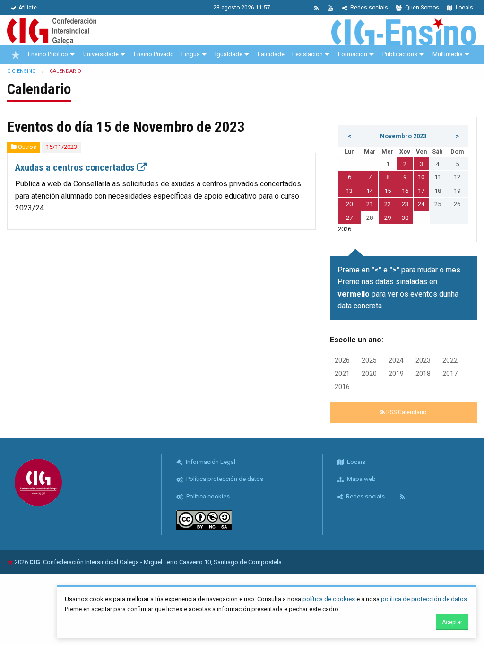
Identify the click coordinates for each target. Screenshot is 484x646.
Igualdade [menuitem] (228, 54)
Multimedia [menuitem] (447, 54)
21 (369, 204)
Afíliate (27, 7)
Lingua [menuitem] (191, 54)
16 (405, 190)
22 (387, 204)
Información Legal (209, 461)
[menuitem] (15, 54)
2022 (450, 360)
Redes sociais (368, 7)
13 (349, 190)
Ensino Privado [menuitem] (154, 54)
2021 (342, 373)
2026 (342, 360)
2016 (342, 387)
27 (349, 217)
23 (405, 204)
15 (387, 190)
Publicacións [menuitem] (399, 54)
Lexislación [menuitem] (307, 54)
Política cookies (207, 496)
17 (421, 190)
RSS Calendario (405, 412)
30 (405, 217)
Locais (463, 7)
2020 (369, 373)
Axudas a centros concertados (76, 167)
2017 (450, 373)
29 (387, 217)
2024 (396, 360)
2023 (423, 360)
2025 (369, 360)
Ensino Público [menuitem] (48, 54)
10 (421, 177)
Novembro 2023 (403, 136)
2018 (423, 373)
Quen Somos (421, 7)
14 (369, 190)
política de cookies (328, 598)
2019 (396, 373)
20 (349, 204)
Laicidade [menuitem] (271, 54)
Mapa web (361, 478)
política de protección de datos (424, 598)
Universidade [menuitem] (101, 54)
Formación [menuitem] (352, 54)
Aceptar (452, 622)
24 (421, 204)
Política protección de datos (224, 478)
